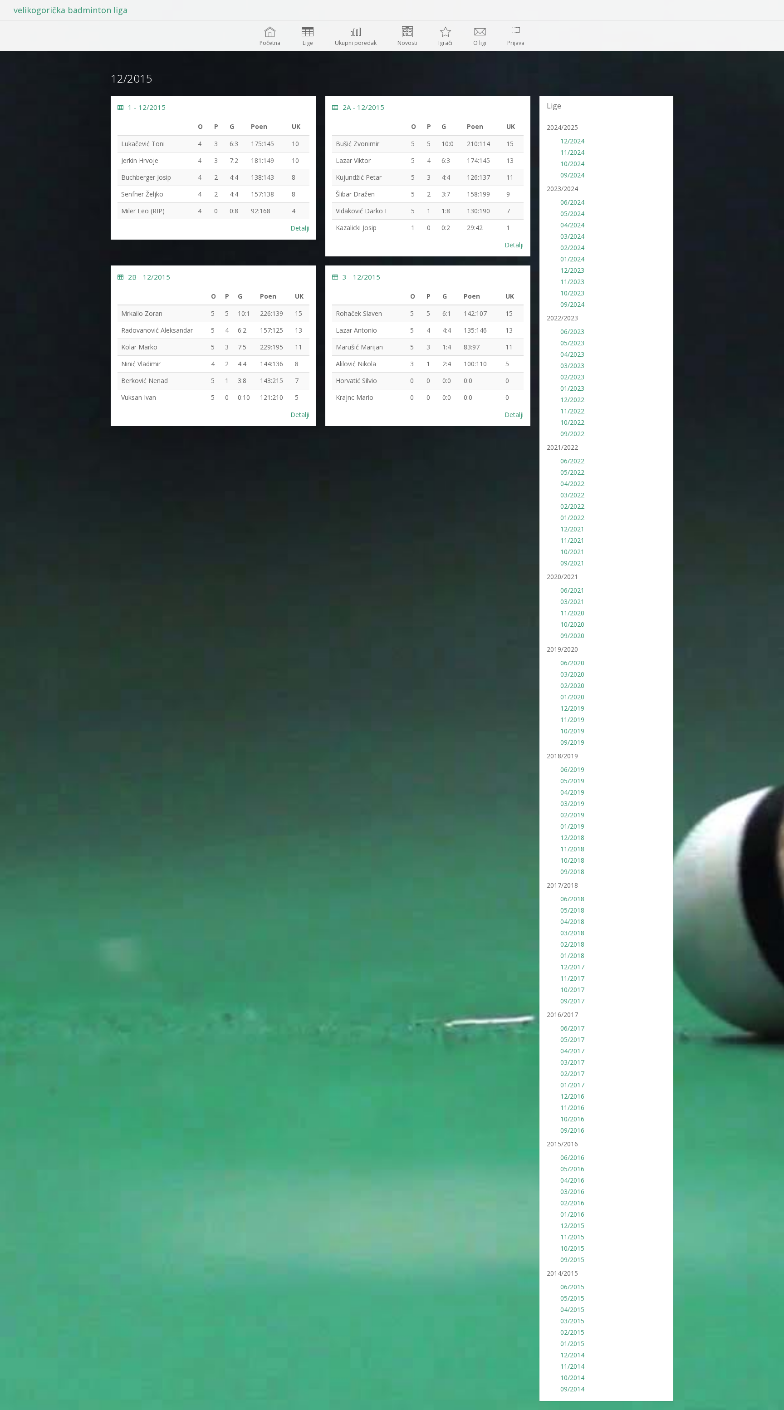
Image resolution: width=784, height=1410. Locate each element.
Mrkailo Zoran (141, 313)
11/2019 (572, 719)
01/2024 (572, 259)
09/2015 (572, 1259)
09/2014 (572, 1389)
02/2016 (572, 1203)
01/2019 (572, 826)
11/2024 (572, 152)
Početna (270, 43)
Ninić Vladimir (141, 363)
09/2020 (572, 635)
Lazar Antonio (356, 330)
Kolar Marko (139, 347)
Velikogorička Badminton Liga (70, 10)
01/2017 (572, 1085)
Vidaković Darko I (361, 210)
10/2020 (572, 624)
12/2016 (572, 1096)
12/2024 (572, 141)
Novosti (407, 43)
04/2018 (572, 921)
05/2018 (572, 910)
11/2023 (572, 281)
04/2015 (572, 1309)
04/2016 (572, 1180)
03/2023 (572, 365)
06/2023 (572, 331)
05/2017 (572, 1039)
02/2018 (572, 944)
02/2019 (572, 815)
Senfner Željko (142, 194)
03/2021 (572, 601)
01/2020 (572, 697)
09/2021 (572, 563)
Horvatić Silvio (356, 380)
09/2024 (572, 175)
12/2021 (572, 529)
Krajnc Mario (354, 397)
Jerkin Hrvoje (139, 160)
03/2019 (572, 803)
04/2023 (572, 354)
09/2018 (572, 871)
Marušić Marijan (359, 347)
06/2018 (572, 898)
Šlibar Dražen (355, 194)
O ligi (479, 43)
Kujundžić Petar (359, 177)
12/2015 (572, 1225)
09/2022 (572, 433)
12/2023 (572, 270)
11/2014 (572, 1366)
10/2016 (572, 1119)
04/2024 (572, 225)
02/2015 (572, 1332)
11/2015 (572, 1237)
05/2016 (572, 1168)
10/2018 (572, 860)
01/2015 (572, 1343)
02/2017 (572, 1073)
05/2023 (572, 343)
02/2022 (572, 506)
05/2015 (572, 1298)
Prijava (515, 43)
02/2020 (572, 685)
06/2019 (572, 769)
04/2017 (572, 1050)
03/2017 (572, 1062)
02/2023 (572, 377)
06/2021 (572, 590)
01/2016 (572, 1214)
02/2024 (572, 247)
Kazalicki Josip (356, 227)
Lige (308, 43)
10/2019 (572, 731)
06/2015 (572, 1286)
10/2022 (572, 422)
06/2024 (572, 202)
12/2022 (572, 399)
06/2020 (572, 662)
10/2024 (572, 163)
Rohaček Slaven (359, 313)
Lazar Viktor (353, 160)
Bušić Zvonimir (357, 143)
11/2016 (572, 1107)
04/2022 (572, 483)
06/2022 (572, 461)
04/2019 (572, 792)
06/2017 (572, 1028)
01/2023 (572, 388)
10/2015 (572, 1248)
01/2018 (572, 955)
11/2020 (572, 613)
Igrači (445, 43)
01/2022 (572, 517)
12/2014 (572, 1355)
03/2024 (572, 236)
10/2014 (572, 1377)
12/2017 (572, 967)
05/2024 (572, 213)
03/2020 (572, 674)
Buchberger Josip (146, 177)
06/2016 (572, 1157)
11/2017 (572, 978)
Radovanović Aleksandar (157, 330)
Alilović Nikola (356, 363)
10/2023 (572, 293)
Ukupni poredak (356, 43)
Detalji (299, 228)
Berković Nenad (144, 380)
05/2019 (572, 780)
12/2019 (572, 708)
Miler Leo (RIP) (143, 210)
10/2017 (572, 989)
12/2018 (572, 837)
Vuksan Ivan (138, 397)
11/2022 (572, 411)
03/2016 (572, 1191)
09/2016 (572, 1130)
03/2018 (572, 933)
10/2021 (572, 551)
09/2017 (572, 1001)
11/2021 (572, 540)
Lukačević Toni (143, 143)
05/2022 (572, 472)
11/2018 (572, 849)
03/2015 (572, 1321)
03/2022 (572, 495)
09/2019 (572, 742)
